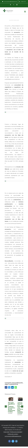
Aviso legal (6, 432)
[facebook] (9, 441)
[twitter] (13, 441)
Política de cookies (13, 434)
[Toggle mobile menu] (25, 11)
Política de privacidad (16, 432)
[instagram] (16, 441)
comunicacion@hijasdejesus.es (13, 436)
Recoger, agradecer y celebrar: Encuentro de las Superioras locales (11, 407)
